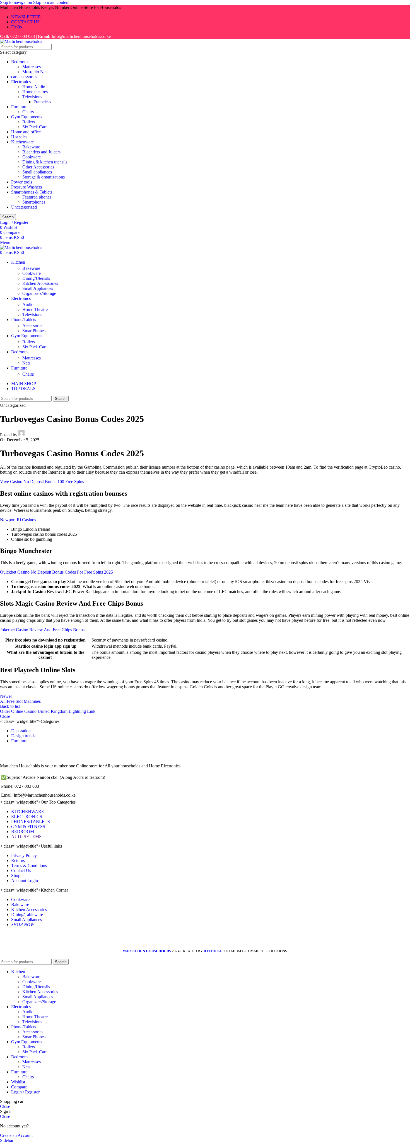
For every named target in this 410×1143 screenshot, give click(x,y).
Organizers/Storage (39, 293)
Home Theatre (35, 309)
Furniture (19, 106)
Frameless (42, 101)
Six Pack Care (34, 126)
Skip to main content (51, 2)
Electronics (21, 81)
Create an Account (16, 1135)
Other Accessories (38, 167)
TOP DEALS (23, 388)
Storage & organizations (43, 177)
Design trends (23, 735)
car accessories (24, 76)
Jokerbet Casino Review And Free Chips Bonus (42, 629)
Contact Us (21, 870)
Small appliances (37, 172)
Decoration (21, 730)
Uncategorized (24, 207)
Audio (27, 304)
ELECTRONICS (26, 816)
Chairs (28, 111)
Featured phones (36, 197)
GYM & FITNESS (28, 826)
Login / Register (25, 1092)
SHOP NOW (22, 924)
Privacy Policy (24, 855)
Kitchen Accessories (40, 283)
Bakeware (31, 147)
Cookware (31, 157)
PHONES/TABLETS (30, 821)
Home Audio (33, 86)
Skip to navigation (16, 2)
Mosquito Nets (35, 71)
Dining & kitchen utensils (44, 162)
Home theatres (35, 91)
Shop (15, 875)
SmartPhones (33, 330)
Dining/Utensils (36, 278)
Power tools (21, 182)
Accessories (32, 325)
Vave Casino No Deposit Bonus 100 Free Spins (42, 481)
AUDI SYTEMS (26, 836)
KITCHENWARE (27, 811)
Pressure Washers (26, 187)
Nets (26, 363)
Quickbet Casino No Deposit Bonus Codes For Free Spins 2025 (56, 572)
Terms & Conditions (29, 865)
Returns (18, 860)
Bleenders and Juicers (41, 152)
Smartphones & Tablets (31, 192)
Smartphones (33, 202)
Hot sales (19, 136)
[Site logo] (21, 41)
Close (5, 716)
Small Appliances (37, 288)
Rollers (28, 121)
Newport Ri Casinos (18, 519)
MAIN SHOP (23, 383)
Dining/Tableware (27, 914)
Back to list (10, 706)
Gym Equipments (26, 116)
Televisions (32, 96)
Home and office (26, 131)
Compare (19, 1087)
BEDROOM (22, 831)
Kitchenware (22, 141)
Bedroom (19, 61)
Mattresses (31, 66)
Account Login (24, 880)
